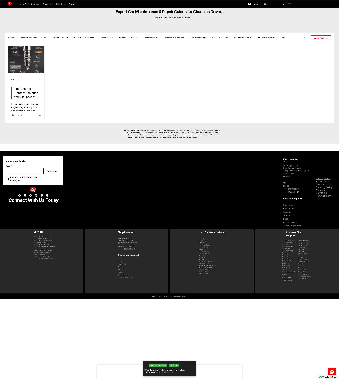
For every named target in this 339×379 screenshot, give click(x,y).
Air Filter (285, 245)
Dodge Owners (203, 247)
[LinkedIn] (41, 195)
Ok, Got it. (173, 365)
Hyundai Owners (204, 253)
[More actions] (41, 79)
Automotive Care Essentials (84, 38)
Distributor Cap (303, 243)
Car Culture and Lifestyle (242, 38)
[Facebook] (19, 195)
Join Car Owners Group (212, 232)
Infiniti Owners (203, 255)
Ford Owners (203, 249)
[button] (304, 38)
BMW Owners (203, 243)
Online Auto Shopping (219, 38)
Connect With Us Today (33, 200)
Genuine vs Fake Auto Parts (174, 38)
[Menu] (289, 4)
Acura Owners (203, 239)
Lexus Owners (203, 263)
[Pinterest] (47, 195)
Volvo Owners (203, 273)
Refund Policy (323, 196)
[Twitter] (30, 195)
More (283, 38)
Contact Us (288, 205)
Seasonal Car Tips (106, 38)
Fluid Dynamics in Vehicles (266, 38)
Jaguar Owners (203, 257)
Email (9, 166)
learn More (169, 372)
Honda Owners (203, 251)
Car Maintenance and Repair (128, 38)
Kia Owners (202, 259)
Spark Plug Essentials (61, 38)
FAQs (285, 219)
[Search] (283, 4)
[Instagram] (25, 195)
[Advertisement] (169, 339)
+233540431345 (291, 192)
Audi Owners (203, 241)
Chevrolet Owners (205, 245)
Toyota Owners (203, 271)
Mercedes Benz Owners (207, 265)
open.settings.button (158, 365)
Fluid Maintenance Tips (197, 38)
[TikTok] (36, 195)
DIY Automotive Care (150, 38)
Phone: (286, 186)
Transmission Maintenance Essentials (34, 38)
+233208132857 (291, 189)
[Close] (193, 362)
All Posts (11, 38)
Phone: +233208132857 (126, 246)
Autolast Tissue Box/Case (43, 240)
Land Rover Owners (205, 261)
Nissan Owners (203, 269)
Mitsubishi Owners (205, 267)
